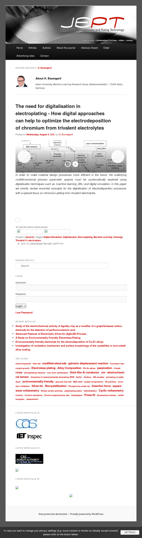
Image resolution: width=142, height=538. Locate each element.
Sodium (87, 377)
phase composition (93, 381)
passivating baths (73, 390)
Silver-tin (37, 386)
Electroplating (85, 237)
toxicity (19, 395)
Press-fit (89, 395)
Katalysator (76, 395)
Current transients (33, 395)
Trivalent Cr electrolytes (28, 240)
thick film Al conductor (84, 372)
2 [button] (75, 164)
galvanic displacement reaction (88, 363)
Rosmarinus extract (106, 395)
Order (106, 47)
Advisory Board (89, 47)
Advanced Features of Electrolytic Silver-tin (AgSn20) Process (51, 333)
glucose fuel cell (63, 381)
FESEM (19, 372)
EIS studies (98, 377)
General (30, 237)
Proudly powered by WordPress (86, 514)
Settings (129, 532)
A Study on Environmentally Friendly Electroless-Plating (48, 337)
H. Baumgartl (45, 67)
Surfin (79, 377)
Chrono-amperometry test (57, 395)
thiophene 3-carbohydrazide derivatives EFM (52, 377)
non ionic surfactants (57, 372)
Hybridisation (90, 390)
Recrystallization (56, 386)
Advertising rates (25, 55)
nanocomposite (23, 363)
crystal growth (23, 368)
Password (21, 293)
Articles (32, 47)
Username (21, 282)
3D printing (110, 381)
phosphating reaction (34, 372)
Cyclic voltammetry (111, 390)
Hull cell (36, 363)
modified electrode (54, 363)
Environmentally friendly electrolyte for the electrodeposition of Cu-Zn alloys (59, 341)
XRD (103, 372)
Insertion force (101, 386)
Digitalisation (70, 237)
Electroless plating (43, 368)
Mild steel (77, 381)
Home (19, 47)
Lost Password (24, 312)
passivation (104, 368)
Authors (47, 47)
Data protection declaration (53, 514)
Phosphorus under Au (79, 386)
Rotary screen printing (52, 390)
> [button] (117, 156)
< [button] (24, 156)
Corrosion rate (117, 363)
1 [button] (67, 164)
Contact (44, 55)
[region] (71, 157)
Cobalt (117, 368)
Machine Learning (103, 237)
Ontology (118, 237)
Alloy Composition (69, 368)
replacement (32, 399)
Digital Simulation (53, 237)
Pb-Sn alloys (89, 368)
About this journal (66, 47)
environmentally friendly (38, 381)
